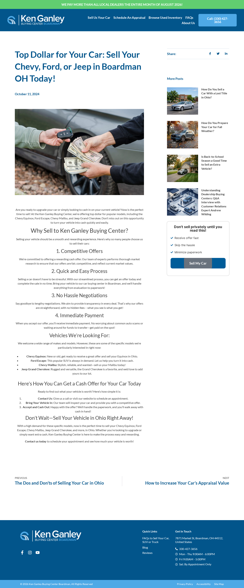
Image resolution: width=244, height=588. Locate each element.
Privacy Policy (185, 583)
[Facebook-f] (22, 552)
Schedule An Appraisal (129, 17)
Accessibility (203, 583)
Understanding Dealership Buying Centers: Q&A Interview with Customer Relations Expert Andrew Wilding (213, 202)
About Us (188, 23)
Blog (145, 547)
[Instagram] (30, 552)
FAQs (189, 17)
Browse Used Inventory (165, 17)
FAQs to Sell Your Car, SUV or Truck (155, 540)
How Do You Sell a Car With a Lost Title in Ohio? (214, 93)
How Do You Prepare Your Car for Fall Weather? (214, 127)
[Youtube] (38, 552)
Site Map (219, 583)
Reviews (147, 552)
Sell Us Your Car (99, 17)
